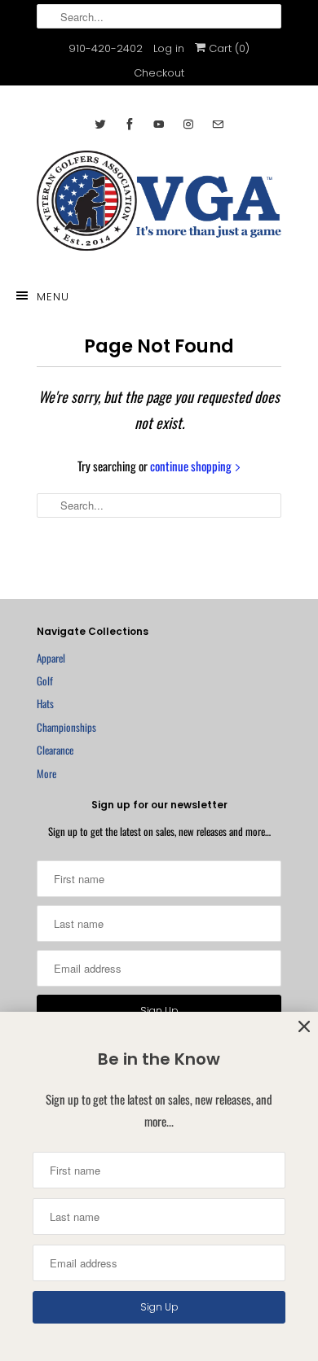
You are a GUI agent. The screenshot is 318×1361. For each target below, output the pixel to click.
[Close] (304, 1027)
